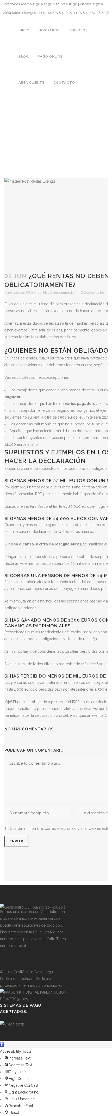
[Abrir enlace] (3, 959)
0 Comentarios (93, 292)
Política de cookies (16, 979)
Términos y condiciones (42, 985)
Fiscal (47, 292)
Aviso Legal (44, 972)
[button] (2, 1044)
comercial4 (68, 292)
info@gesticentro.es (36, 13)
